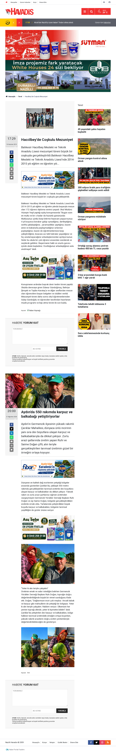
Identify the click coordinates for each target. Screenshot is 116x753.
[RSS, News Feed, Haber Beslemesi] (108, 742)
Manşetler (14, 2)
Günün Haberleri (25, 2)
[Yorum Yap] (11, 177)
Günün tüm (103, 22)
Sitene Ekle (42, 2)
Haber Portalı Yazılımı (16, 750)
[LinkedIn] (11, 161)
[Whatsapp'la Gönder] (11, 165)
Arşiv (34, 2)
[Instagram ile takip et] (102, 742)
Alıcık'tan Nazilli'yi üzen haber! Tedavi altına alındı (53, 22)
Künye (44, 742)
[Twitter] (11, 156)
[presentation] (13, 22)
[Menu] (85, 11)
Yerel (20, 96)
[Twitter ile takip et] (96, 742)
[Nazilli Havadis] (19, 11)
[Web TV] (104, 2)
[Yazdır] (11, 173)
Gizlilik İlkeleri (62, 742)
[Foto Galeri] (109, 2)
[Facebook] (11, 152)
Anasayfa (11, 96)
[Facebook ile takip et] (91, 742)
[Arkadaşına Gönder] (11, 169)
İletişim (52, 742)
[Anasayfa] (6, 2)
